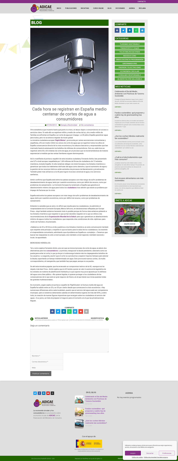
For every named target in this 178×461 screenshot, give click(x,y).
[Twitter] (35, 393)
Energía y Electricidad (69, 125)
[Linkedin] (43, 393)
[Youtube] (48, 393)
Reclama (142, 8)
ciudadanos (72, 188)
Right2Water (60, 140)
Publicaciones (71, 8)
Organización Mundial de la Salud (62, 216)
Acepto (132, 453)
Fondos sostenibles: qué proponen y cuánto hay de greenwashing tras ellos (129, 115)
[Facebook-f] (39, 393)
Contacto (142, 1)
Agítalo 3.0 (99, 458)
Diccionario (120, 8)
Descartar (149, 453)
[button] (52, 311)
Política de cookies (137, 457)
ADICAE (49, 458)
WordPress (85, 458)
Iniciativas (85, 8)
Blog (109, 8)
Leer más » (118, 107)
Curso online (98, 8)
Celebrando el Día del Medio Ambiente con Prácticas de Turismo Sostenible (129, 93)
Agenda (132, 8)
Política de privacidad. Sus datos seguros (156, 457)
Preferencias (166, 453)
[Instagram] (52, 393)
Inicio (59, 8)
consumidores (52, 251)
